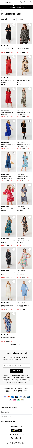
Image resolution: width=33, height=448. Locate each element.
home (2, 11)
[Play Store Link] (16, 430)
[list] (16, 7)
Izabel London (14, 11)
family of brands (8, 379)
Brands (7, 11)
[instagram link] (12, 438)
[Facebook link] (21, 438)
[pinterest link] (16, 438)
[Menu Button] (2, 2)
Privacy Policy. (22, 382)
